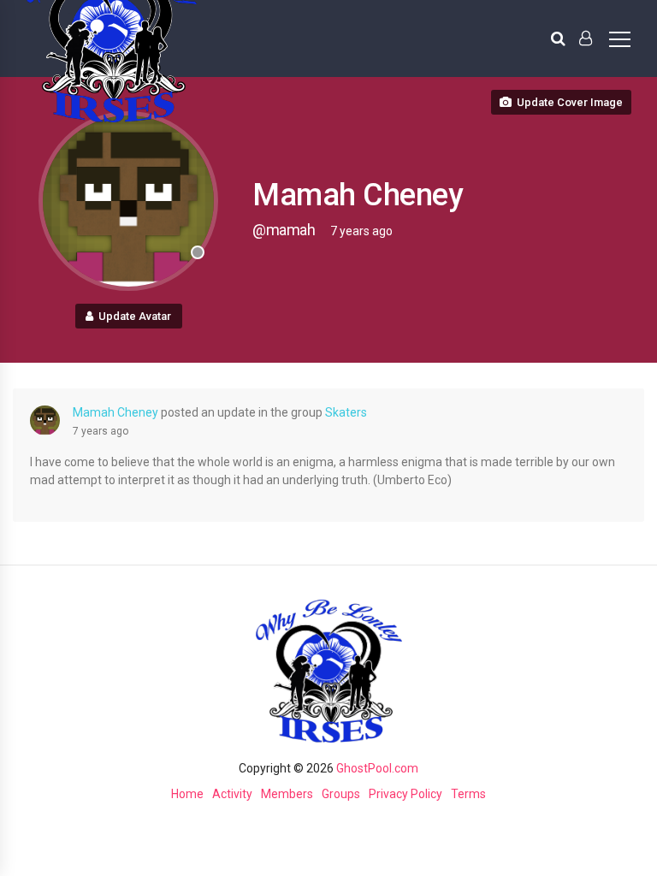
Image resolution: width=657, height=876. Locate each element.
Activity (232, 794)
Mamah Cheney (115, 412)
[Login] (585, 38)
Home (187, 794)
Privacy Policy (405, 794)
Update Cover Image (570, 102)
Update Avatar (134, 316)
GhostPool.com (377, 768)
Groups (341, 794)
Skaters (346, 412)
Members (287, 794)
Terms (468, 794)
